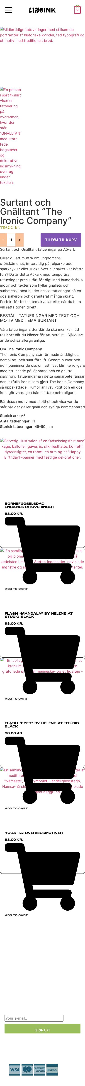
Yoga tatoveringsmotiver (34, 833)
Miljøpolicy (14, 969)
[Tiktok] (35, 987)
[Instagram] (22, 987)
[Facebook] (10, 987)
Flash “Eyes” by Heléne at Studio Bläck (42, 725)
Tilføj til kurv (61, 239)
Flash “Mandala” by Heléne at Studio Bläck (39, 615)
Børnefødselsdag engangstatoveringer (29, 505)
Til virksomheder (19, 960)
